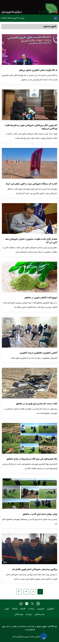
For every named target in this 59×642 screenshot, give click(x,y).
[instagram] (38, 604)
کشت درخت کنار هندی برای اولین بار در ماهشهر (36, 403)
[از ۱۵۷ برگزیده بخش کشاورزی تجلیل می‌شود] (29, 50)
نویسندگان (19, 614)
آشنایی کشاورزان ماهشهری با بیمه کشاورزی (38, 353)
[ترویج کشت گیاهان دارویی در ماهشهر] (29, 278)
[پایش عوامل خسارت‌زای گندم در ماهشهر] (29, 494)
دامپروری (41, 608)
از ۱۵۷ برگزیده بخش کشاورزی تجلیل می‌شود (38, 70)
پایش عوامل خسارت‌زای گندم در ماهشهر (40, 514)
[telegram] (26, 604)
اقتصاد (23, 608)
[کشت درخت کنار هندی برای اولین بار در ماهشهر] (29, 384)
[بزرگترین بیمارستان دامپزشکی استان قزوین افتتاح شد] (29, 550)
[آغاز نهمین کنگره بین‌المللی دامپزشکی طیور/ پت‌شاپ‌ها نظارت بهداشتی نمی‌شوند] (29, 106)
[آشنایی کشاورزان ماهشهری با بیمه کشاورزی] (29, 333)
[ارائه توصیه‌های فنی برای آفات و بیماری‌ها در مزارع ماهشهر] (29, 439)
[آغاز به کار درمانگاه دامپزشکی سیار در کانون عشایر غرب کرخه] (29, 164)
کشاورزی (51, 608)
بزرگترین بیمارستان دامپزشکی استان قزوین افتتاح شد (34, 569)
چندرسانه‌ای (40, 614)
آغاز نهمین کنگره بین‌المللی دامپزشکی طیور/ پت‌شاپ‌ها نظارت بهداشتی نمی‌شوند (31, 127)
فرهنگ (15, 608)
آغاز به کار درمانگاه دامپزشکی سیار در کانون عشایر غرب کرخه (31, 184)
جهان (7, 608)
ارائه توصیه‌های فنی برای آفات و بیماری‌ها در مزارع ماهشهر (32, 459)
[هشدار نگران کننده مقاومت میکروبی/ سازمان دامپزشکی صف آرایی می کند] (29, 219)
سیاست (31, 608)
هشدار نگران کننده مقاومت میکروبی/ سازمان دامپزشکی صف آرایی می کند (31, 241)
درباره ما (29, 614)
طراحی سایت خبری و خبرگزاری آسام (26, 636)
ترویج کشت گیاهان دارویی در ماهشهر (41, 297)
